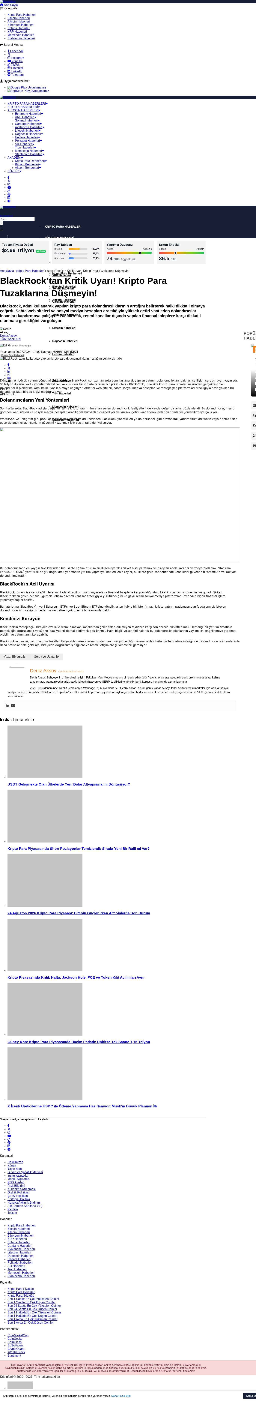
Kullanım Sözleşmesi (21, 1189)
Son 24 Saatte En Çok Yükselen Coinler (34, 1305)
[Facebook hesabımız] (8, 177)
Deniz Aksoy (8, 335)
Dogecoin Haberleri (28, 134)
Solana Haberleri (18, 28)
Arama (26, 5)
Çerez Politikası (17, 1195)
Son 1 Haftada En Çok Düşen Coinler (32, 1315)
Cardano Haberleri (27, 123)
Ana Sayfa (10, 5)
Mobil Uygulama (18, 1179)
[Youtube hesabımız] (9, 187)
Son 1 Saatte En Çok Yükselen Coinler (33, 1299)
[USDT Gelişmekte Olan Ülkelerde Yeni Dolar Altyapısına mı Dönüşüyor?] (123, 752)
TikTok (14, 64)
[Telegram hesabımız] (8, 201)
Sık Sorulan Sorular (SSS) (24, 1206)
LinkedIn (16, 71)
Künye (11, 1165)
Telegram (17, 74)
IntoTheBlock (16, 1352)
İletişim (12, 1212)
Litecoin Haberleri (27, 130)
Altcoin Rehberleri (27, 167)
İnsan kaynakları (18, 1175)
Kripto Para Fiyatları (20, 1288)
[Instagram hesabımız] (8, 184)
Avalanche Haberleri (28, 127)
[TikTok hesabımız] (8, 191)
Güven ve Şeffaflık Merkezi (25, 1172)
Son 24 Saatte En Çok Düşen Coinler (32, 1309)
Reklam (12, 1209)
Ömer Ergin (25, 345)
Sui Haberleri (24, 144)
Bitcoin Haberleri (18, 18)
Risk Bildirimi (16, 1185)
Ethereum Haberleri (20, 24)
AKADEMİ (14, 157)
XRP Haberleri (17, 31)
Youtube (17, 61)
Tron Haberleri (24, 147)
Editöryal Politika (18, 1199)
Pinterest (16, 68)
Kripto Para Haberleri (21, 14)
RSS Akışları (15, 1182)
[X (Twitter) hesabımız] (8, 54)
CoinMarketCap (17, 1335)
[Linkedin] (7, 706)
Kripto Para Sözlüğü (20, 1295)
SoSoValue (15, 1345)
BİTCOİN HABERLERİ (22, 107)
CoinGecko (14, 1338)
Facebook (16, 51)
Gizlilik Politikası (18, 1192)
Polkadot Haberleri (27, 140)
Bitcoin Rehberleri (27, 164)
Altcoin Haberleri (18, 21)
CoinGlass (14, 1342)
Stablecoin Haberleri (21, 38)
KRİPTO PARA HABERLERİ (26, 103)
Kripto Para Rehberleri (30, 161)
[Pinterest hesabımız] (8, 194)
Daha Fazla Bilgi (121, 1395)
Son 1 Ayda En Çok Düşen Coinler (30, 1322)
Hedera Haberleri (26, 137)
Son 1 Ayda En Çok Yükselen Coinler (32, 1319)
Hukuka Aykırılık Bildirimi (23, 1202)
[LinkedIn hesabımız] (8, 197)
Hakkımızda (15, 1162)
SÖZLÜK (13, 171)
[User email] (13, 706)
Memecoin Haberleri (20, 35)
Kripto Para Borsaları (21, 1292)
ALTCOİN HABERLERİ (23, 110)
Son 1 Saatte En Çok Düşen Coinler (31, 1302)
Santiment (14, 1355)
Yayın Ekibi (14, 1168)
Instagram (17, 57)
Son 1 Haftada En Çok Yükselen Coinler (34, 1312)
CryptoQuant (15, 1348)
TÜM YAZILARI (10, 339)
